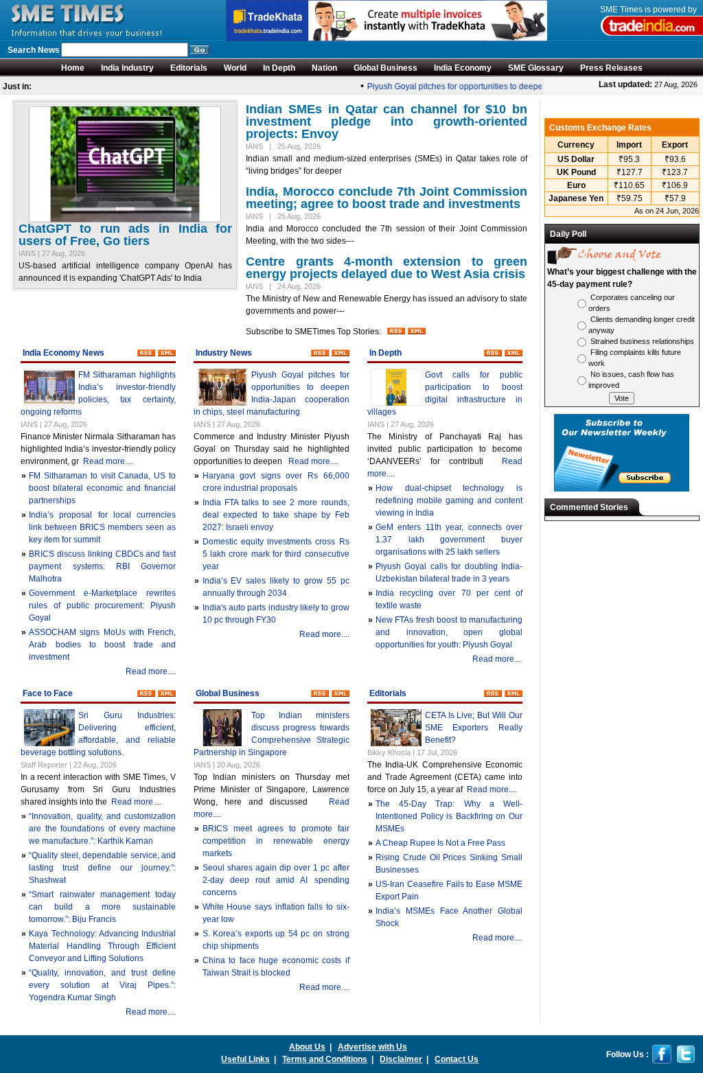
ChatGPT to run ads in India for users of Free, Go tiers (125, 235)
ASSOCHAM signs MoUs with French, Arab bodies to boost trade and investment (102, 644)
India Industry (127, 68)
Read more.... (108, 461)
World (235, 68)
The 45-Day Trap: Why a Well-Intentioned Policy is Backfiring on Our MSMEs (449, 816)
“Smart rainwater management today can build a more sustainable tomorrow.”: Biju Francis (102, 907)
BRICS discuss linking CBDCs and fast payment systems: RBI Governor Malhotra (102, 566)
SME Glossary (536, 68)
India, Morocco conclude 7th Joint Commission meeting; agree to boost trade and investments (386, 198)
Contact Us (457, 1059)
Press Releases (611, 68)
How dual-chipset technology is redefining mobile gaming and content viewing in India (449, 500)
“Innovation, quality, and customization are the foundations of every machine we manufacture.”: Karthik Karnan (102, 828)
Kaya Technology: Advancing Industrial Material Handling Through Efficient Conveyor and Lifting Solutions (102, 946)
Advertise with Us (372, 1047)
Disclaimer (401, 1059)
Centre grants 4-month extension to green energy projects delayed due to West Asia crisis (386, 268)
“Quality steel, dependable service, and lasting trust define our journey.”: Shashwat (102, 868)
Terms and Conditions (324, 1059)
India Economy (463, 68)
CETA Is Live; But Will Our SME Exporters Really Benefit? (473, 728)
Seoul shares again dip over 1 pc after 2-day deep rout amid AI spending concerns (276, 880)
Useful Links (245, 1059)
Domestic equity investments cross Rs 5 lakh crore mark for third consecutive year (276, 554)
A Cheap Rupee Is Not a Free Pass (440, 843)
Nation (324, 68)
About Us (307, 1047)
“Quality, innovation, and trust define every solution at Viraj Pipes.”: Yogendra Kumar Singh (102, 985)
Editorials (188, 68)
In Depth (279, 68)
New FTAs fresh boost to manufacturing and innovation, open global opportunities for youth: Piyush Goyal (449, 632)
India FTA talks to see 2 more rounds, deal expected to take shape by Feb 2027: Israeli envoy (276, 515)
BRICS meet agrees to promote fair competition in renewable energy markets (276, 841)
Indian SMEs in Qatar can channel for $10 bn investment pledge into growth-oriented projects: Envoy (386, 121)
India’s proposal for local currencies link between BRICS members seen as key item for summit (102, 527)
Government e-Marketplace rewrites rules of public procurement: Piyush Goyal (102, 605)
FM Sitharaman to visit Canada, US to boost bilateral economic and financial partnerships (102, 488)
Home (72, 68)
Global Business (385, 68)
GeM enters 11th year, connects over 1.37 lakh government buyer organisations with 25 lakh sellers (449, 539)
